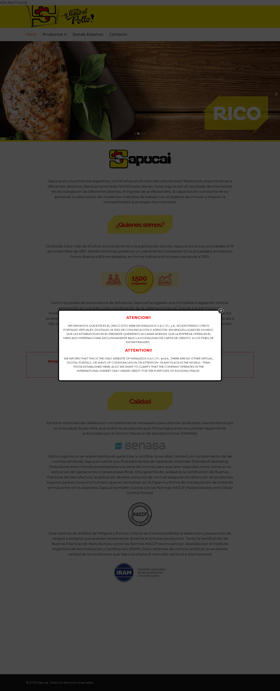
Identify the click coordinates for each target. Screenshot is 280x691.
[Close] (221, 310)
